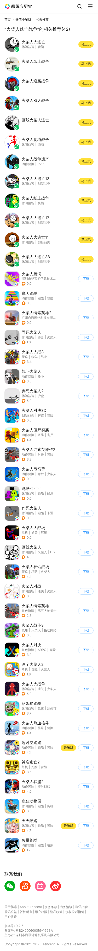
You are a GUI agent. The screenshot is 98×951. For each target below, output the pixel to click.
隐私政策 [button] (56, 912)
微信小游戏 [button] (23, 19)
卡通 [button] (50, 513)
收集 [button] (34, 357)
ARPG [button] (42, 650)
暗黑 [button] (50, 845)
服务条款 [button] (51, 907)
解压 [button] (50, 493)
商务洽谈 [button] (66, 907)
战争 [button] (44, 357)
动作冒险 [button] (28, 298)
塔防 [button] (41, 435)
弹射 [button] (41, 474)
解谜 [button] (41, 415)
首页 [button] (7, 19)
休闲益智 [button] (28, 337)
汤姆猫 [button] (51, 708)
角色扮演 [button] (28, 611)
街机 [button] (50, 806)
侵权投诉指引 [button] (74, 912)
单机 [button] (25, 532)
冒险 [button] (50, 298)
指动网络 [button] (50, 630)
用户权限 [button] (41, 912)
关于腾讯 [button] (10, 907)
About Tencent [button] (31, 907)
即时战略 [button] (44, 786)
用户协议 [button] (10, 917)
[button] (18, 6)
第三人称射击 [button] (47, 611)
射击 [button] (41, 454)
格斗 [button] (41, 376)
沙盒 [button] (41, 337)
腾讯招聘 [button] (81, 907)
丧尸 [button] (50, 435)
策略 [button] (25, 357)
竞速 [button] (41, 708)
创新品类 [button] (28, 415)
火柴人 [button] (51, 337)
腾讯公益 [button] (10, 912)
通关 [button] (34, 532)
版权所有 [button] (26, 912)
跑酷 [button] (41, 298)
